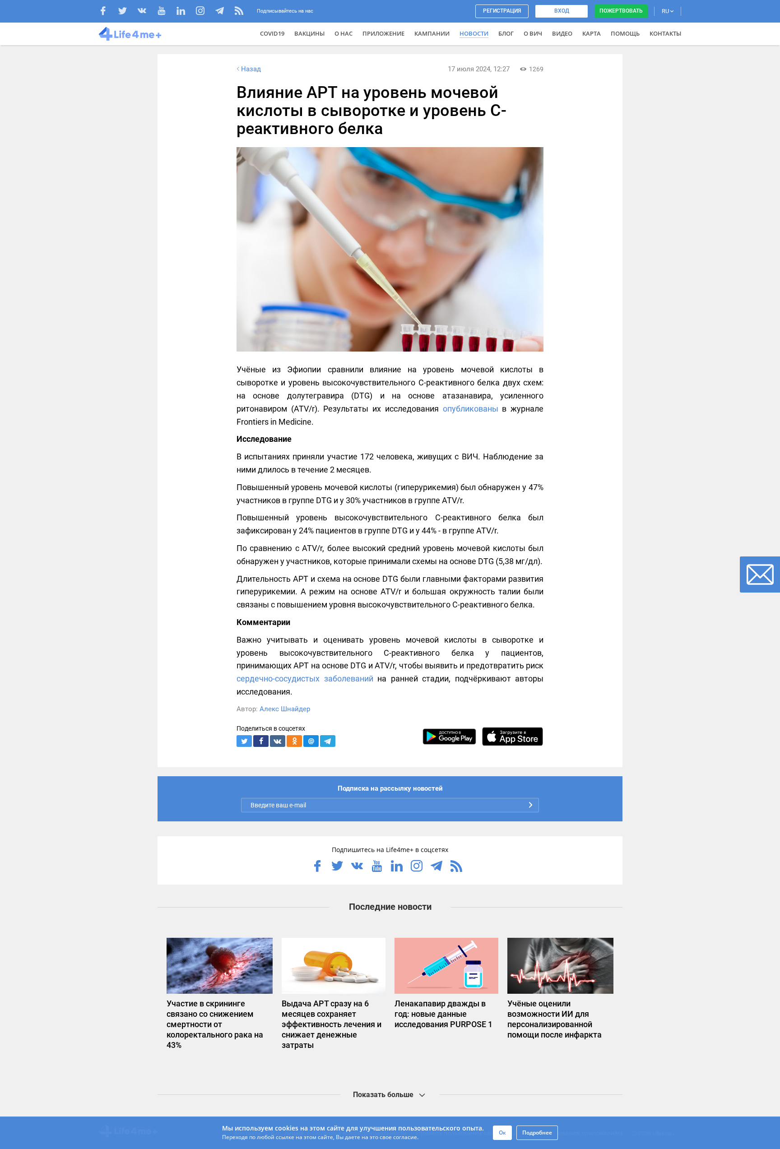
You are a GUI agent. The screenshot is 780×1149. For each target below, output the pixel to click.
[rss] (239, 12)
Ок (502, 1132)
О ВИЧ (533, 33)
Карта (591, 33)
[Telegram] (224, 12)
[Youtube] (166, 12)
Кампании (432, 33)
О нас (343, 33)
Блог (506, 33)
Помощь (625, 33)
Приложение (383, 33)
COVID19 (272, 33)
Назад (251, 69)
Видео (562, 33)
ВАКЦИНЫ (309, 33)
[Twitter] (127, 12)
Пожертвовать (621, 11)
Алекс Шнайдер (285, 709)
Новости (474, 33)
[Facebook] (107, 12)
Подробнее (537, 1132)
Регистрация (502, 11)
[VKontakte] (146, 12)
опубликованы (470, 408)
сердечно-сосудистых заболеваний (305, 678)
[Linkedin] (185, 12)
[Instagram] (205, 12)
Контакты (665, 33)
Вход (561, 11)
